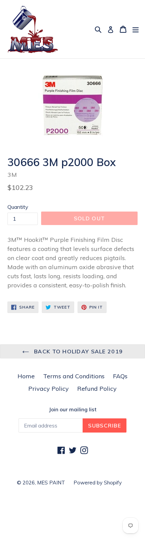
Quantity (17, 206)
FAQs (120, 376)
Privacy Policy (48, 388)
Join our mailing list (72, 410)
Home (26, 376)
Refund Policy (97, 388)
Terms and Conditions (74, 376)
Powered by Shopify (98, 482)
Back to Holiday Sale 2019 (77, 351)
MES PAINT (51, 482)
